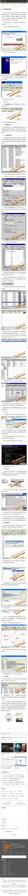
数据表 (13, 795)
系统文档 (22, 795)
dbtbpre (16, 798)
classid (17, 795)
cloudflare (3, 793)
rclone (11, 791)
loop (9, 798)
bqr (7, 793)
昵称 (4, 819)
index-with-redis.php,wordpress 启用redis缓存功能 (13, 774)
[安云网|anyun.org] (17, 893)
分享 (19, 729)
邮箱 (4, 822)
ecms (15, 791)
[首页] (26, 887)
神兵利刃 (13, 3)
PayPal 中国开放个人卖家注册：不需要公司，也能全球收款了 (15, 784)
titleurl (7, 791)
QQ (3, 828)
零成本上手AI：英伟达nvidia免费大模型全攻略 (12, 778)
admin (3, 739)
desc (12, 798)
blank (9, 795)
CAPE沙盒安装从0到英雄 (19, 753)
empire (2, 791)
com (5, 798)
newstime (19, 791)
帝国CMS (12, 793)
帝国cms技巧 (4, 795)
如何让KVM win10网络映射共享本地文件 (11, 780)
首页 (3, 3)
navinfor (16, 793)
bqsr (2, 798)
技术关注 (7, 3)
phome (21, 793)
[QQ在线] (11, 853)
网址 (3, 825)
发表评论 (16, 6)
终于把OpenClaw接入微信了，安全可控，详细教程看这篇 (14, 776)
